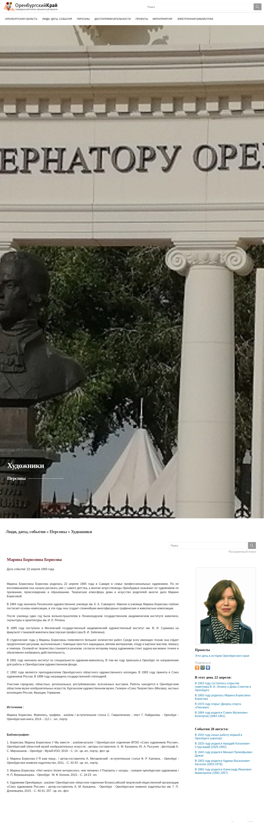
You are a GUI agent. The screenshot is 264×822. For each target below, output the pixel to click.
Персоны (83, 18)
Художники (81, 531)
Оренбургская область (21, 18)
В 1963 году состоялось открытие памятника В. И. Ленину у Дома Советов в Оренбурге (223, 687)
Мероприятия (162, 18)
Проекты (142, 18)
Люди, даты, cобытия (57, 18)
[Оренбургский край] (31, 6)
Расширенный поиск (242, 551)
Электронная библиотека (195, 18)
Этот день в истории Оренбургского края (222, 655)
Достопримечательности (112, 18)
